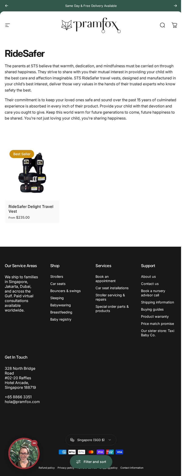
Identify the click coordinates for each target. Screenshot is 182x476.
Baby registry (60, 319)
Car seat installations (112, 288)
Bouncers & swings (65, 291)
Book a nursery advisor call (153, 293)
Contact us (150, 284)
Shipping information (157, 302)
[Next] (175, 5)
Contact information (131, 467)
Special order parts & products (112, 308)
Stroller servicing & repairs (110, 297)
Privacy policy (66, 467)
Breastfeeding (61, 312)
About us (148, 276)
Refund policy (47, 467)
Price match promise (157, 324)
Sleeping (57, 298)
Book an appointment (106, 278)
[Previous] (6, 5)
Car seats (58, 284)
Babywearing (60, 305)
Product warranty (155, 316)
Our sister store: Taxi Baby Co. (157, 333)
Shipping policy (109, 467)
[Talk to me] (24, 453)
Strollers (56, 276)
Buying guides (152, 309)
